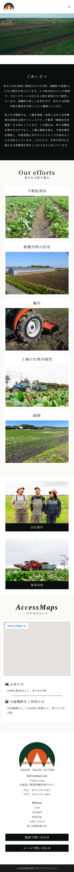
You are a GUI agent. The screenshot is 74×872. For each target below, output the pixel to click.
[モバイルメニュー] (69, 6)
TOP (37, 807)
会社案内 (37, 812)
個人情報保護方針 (37, 826)
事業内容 (37, 817)
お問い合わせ (37, 821)
